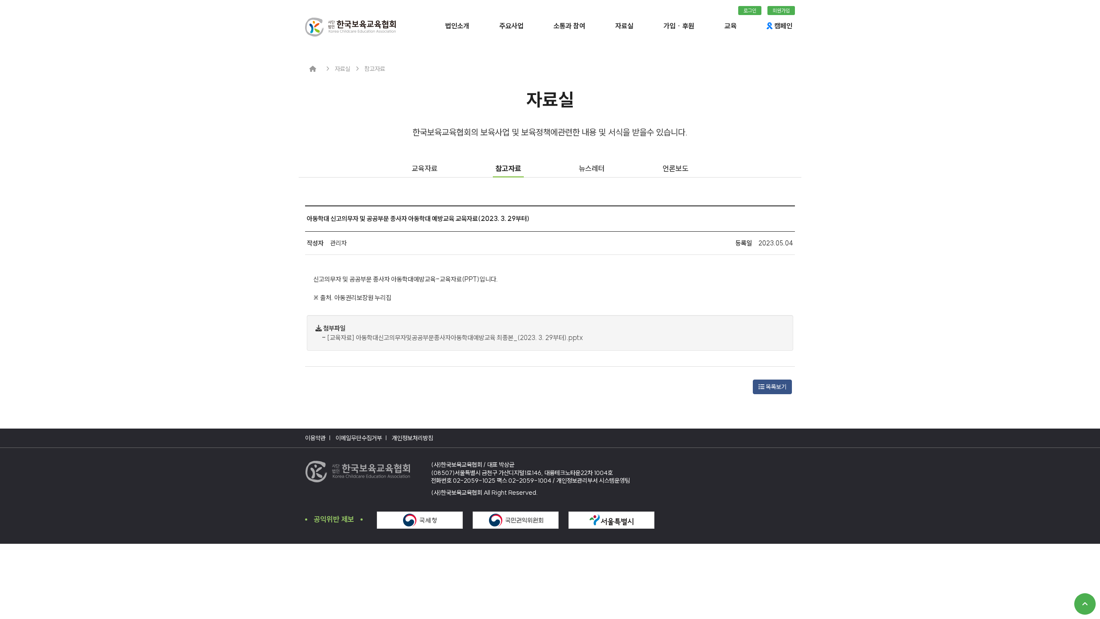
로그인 (749, 10)
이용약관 (315, 438)
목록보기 (775, 387)
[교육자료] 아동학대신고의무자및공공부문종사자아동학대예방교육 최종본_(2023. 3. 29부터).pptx (455, 338)
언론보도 (675, 168)
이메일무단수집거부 (359, 438)
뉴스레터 (592, 168)
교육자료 (424, 168)
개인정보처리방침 (412, 438)
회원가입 (781, 10)
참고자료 (508, 168)
